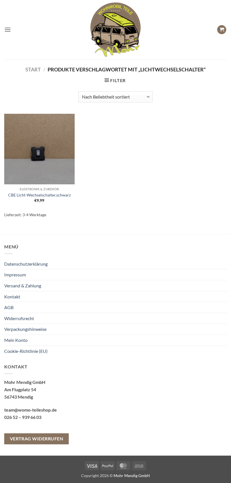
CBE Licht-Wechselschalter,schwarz (39, 195)
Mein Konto (16, 340)
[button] (7, 29)
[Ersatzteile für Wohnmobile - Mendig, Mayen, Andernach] (115, 29)
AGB (9, 307)
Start (33, 69)
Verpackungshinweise (25, 329)
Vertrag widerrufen (36, 438)
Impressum (15, 274)
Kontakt (12, 296)
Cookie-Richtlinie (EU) (26, 351)
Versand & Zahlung (22, 285)
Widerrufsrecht (19, 318)
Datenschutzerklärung (26, 263)
